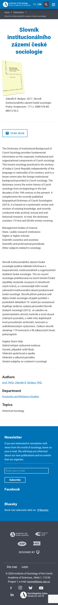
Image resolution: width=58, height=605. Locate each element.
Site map (12, 566)
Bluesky (44, 510)
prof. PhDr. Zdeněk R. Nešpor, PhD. (22, 382)
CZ (34, 4)
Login (25, 566)
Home (7, 12)
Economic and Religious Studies (20, 396)
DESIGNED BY (27, 552)
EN (39, 4)
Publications (18, 12)
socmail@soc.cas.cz (38, 581)
